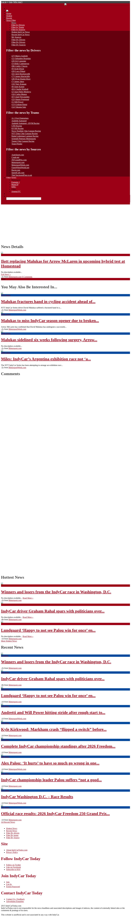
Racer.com (16, 170)
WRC (13, 187)
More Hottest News (9, 641)
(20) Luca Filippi (18, 71)
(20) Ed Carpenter (19, 61)
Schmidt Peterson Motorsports (24, 139)
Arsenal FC (16, 191)
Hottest (9, 16)
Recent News (11, 831)
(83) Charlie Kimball (20, 89)
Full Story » (6, 274)
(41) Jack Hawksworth (21, 74)
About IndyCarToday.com (16, 850)
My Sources (16, 37)
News (13, 23)
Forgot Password (13, 887)
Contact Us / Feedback (15, 899)
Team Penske (17, 144)
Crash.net (15, 157)
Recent (9, 18)
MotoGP (14, 184)
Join (10, 2)
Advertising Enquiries (15, 901)
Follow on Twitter (13, 865)
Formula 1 (15, 182)
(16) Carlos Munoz (19, 94)
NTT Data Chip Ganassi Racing (25, 133)
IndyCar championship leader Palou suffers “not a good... (51, 779)
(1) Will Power (17, 102)
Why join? (18, 2)
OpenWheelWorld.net (20, 167)
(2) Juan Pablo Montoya (21, 92)
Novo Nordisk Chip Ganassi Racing (26, 131)
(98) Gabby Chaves (19, 66)
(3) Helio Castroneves (20, 64)
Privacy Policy (12, 852)
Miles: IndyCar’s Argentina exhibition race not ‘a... (46, 359)
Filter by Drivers (18, 25)
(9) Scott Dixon (18, 69)
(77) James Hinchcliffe (21, 76)
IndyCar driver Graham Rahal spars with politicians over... (53, 611)
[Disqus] (64, 475)
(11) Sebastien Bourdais (21, 58)
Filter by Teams (17, 27)
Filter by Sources (18, 30)
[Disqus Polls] (65, 411)
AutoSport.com (18, 155)
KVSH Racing (18, 128)
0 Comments (27, 277)
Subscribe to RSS (13, 869)
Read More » (28, 598)
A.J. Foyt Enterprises (20, 118)
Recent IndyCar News (21, 34)
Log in (3, 2)
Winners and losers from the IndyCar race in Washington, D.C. (56, 592)
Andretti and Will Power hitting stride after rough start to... (53, 712)
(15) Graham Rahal (19, 104)
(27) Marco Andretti (20, 56)
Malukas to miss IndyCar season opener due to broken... (50, 320)
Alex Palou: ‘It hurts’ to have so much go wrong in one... (50, 763)
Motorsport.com (18, 162)
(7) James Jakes (18, 81)
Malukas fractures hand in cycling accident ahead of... (48, 301)
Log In (9, 884)
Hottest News (11, 828)
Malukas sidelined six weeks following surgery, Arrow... (49, 339)
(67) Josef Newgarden (20, 97)
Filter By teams (12, 835)
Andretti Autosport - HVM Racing (25, 123)
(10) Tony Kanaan (19, 84)
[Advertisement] (65, 224)
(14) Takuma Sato (19, 107)
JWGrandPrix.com (19, 160)
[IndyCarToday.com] (65, 5)
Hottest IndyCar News (21, 32)
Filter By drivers (12, 833)
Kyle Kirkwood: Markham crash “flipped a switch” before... (54, 729)
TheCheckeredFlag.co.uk (22, 175)
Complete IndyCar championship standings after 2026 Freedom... (58, 746)
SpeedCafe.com (18, 173)
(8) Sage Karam (18, 87)
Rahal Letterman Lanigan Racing (25, 136)
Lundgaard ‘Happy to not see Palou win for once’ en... (48, 630)
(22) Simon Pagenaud (20, 99)
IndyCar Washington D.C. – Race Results (37, 796)
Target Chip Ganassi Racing (23, 141)
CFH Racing (17, 126)
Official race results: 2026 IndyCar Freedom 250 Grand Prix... (55, 813)
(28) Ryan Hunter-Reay (21, 79)
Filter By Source (12, 838)
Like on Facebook (13, 867)
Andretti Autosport (19, 121)
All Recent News (8, 822)
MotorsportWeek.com (20, 165)
